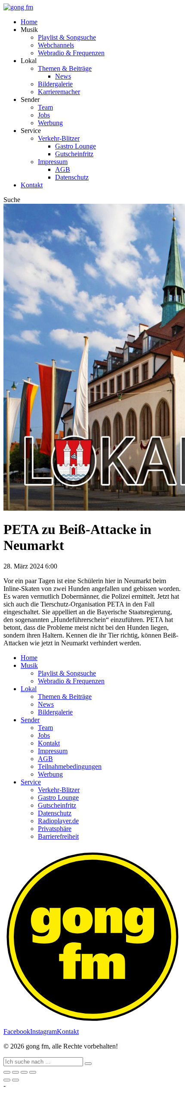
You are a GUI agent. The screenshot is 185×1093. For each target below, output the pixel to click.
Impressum (53, 161)
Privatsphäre (54, 828)
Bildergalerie (55, 84)
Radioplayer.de (58, 820)
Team (45, 107)
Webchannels (56, 45)
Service (31, 782)
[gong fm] (18, 7)
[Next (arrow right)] (15, 1080)
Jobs (44, 115)
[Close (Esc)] (6, 1072)
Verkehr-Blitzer (59, 138)
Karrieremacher (59, 91)
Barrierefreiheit (58, 836)
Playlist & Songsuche (67, 37)
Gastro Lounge (75, 146)
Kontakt (32, 185)
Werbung (50, 122)
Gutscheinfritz (74, 154)
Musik (29, 665)
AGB (62, 169)
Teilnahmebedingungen (70, 766)
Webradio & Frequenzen (71, 53)
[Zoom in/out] (32, 1072)
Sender (30, 719)
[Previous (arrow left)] (6, 1080)
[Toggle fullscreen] (24, 1072)
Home (29, 21)
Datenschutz (72, 177)
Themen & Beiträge (65, 68)
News (63, 76)
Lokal (29, 688)
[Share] (15, 1072)
